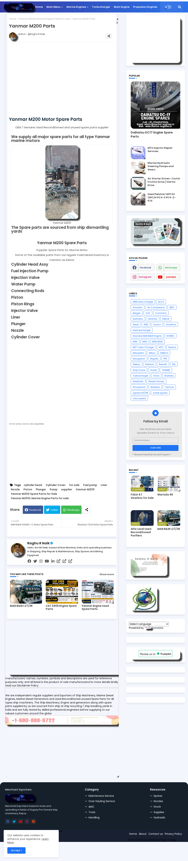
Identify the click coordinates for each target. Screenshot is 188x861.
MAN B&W (157, 341)
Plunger (41, 489)
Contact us (155, 834)
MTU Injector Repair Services (160, 149)
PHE (165, 358)
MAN (144, 341)
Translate (157, 628)
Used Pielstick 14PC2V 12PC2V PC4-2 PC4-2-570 (162, 197)
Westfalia (138, 381)
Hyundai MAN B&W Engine (147, 335)
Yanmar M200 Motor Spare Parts (45, 119)
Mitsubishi (138, 352)
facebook (145, 267)
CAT (148, 313)
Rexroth (163, 364)
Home (39, 7)
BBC (172, 307)
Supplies (159, 812)
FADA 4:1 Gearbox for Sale (142, 496)
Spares (158, 796)
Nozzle (15, 489)
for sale (74, 485)
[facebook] (29, 561)
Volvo (156, 375)
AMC (91, 806)
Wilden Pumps (156, 381)
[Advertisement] (67, 70)
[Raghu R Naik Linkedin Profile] (144, 610)
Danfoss (152, 318)
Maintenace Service (101, 796)
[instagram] (41, 561)
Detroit (165, 318)
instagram (145, 276)
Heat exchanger (142, 330)
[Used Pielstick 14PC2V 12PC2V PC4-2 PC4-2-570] (138, 199)
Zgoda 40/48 (140, 392)
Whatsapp (73, 510)
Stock (157, 806)
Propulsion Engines (145, 7)
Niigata (154, 358)
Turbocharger (101, 7)
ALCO (161, 301)
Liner (104, 485)
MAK (135, 341)
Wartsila (169, 375)
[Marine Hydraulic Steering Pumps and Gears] (138, 167)
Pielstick (149, 364)
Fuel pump (90, 485)
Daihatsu (138, 318)
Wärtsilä (155, 387)
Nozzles (158, 801)
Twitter (54, 510)
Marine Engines (76, 7)
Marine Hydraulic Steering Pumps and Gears (161, 166)
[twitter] (35, 561)
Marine (172, 347)
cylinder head (33, 485)
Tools (91, 812)
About (143, 834)
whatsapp (171, 267)
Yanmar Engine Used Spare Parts (95, 607)
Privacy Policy (173, 834)
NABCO (164, 352)
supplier (66, 489)
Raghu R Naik (38, 543)
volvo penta (139, 398)
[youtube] (47, 561)
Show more (107, 574)
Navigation (139, 358)
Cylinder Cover (56, 485)
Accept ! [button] (16, 850)
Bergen (137, 313)
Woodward (139, 387)
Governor (171, 324)
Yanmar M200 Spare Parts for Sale (34, 494)
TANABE (166, 370)
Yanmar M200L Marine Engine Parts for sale (44, 19)
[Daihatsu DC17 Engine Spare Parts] (155, 105)
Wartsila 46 (165, 494)
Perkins (136, 364)
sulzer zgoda (160, 392)
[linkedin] (53, 561)
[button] (179, 7)
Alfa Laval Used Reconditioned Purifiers (141, 532)
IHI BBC (170, 335)
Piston (28, 489)
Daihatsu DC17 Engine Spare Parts (152, 135)
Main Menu (53, 7)
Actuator (137, 307)
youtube (171, 276)
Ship (70, 838)
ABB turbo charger (143, 301)
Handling (94, 817)
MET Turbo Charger (143, 347)
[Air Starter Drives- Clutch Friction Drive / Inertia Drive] (138, 183)
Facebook (35, 510)
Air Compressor (156, 307)
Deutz (136, 324)
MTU (161, 347)
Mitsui (152, 352)
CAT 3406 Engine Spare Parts (61, 607)
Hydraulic (159, 817)
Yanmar (169, 387)
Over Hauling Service (101, 801)
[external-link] (58, 561)
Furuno (157, 324)
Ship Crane (139, 370)
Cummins (161, 313)
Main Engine (121, 7)
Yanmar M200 (85, 489)
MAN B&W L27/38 (21, 605)
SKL (174, 364)
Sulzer (153, 370)
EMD (146, 324)
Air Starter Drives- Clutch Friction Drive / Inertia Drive (164, 182)
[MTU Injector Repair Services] (138, 152)
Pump (53, 489)
